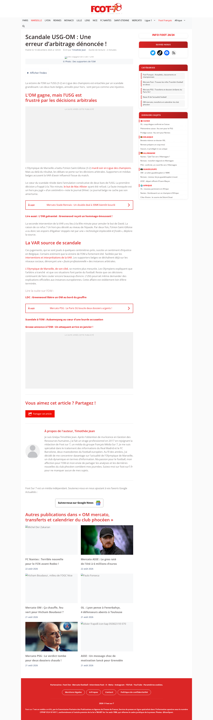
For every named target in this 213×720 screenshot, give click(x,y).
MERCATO (137, 20)
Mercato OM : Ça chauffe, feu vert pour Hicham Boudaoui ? (44, 610)
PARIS (25, 20)
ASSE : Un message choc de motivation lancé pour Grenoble (102, 658)
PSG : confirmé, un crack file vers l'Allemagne (158, 165)
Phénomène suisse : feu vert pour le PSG (156, 128)
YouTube (138, 684)
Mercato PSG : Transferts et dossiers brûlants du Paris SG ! (162, 90)
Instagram (119, 684)
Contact (109, 692)
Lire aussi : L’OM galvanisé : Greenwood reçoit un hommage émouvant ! (68, 216)
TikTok (129, 684)
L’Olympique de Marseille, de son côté (46, 268)
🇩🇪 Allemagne (147, 153)
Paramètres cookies (153, 684)
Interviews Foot (97, 684)
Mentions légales (73, 692)
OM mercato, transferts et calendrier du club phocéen (161, 103)
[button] (23, 26)
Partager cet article (42, 413)
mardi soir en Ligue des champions (111, 168)
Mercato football (80, 684)
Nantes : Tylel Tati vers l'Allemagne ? (155, 156)
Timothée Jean (84, 431)
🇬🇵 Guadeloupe (148, 169)
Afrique (178, 20)
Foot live (67, 684)
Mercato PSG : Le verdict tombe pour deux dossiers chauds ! (45, 658)
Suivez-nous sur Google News (76, 502)
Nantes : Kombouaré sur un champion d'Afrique (159, 193)
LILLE (79, 20)
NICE (95, 20)
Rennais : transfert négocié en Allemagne (157, 161)
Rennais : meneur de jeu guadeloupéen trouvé (159, 177)
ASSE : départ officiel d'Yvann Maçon (155, 181)
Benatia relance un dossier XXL (152, 140)
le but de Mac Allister (76, 186)
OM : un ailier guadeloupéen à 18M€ (155, 173)
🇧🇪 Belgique (146, 137)
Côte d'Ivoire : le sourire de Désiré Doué (156, 197)
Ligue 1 (148, 20)
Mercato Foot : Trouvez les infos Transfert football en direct (163, 83)
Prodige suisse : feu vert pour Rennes (155, 132)
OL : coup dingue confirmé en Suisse (155, 124)
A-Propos (93, 692)
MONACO (69, 20)
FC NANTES (105, 20)
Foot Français (165, 20)
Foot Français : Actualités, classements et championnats (159, 75)
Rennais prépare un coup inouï (152, 145)
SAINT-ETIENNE (121, 20)
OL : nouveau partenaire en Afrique (154, 189)
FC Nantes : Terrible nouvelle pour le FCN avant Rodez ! (44, 561)
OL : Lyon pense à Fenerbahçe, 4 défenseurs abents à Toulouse (101, 610)
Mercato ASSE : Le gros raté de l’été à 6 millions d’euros (99, 561)
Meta (110, 684)
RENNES (57, 20)
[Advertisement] (79, 135)
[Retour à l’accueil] (106, 8)
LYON (47, 20)
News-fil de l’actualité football (154, 97)
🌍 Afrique (146, 185)
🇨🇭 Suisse (145, 120)
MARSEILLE (36, 20)
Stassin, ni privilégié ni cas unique (153, 149)
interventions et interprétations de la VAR (48, 257)
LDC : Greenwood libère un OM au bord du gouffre (56, 297)
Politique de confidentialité (134, 692)
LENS (87, 20)
